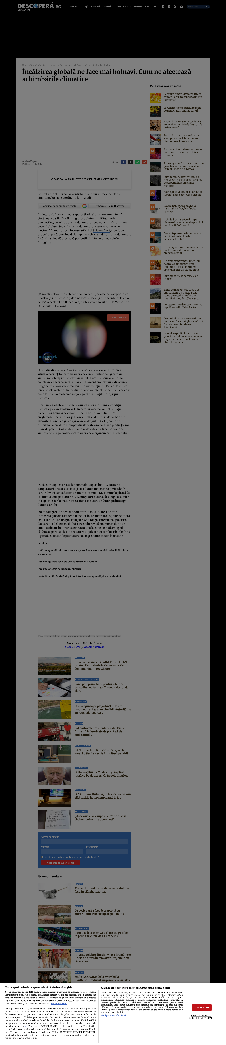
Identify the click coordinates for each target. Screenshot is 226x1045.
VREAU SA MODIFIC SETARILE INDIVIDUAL (200, 1016)
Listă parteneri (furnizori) (114, 1015)
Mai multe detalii (59, 1003)
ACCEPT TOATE (201, 1007)
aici (26, 1026)
